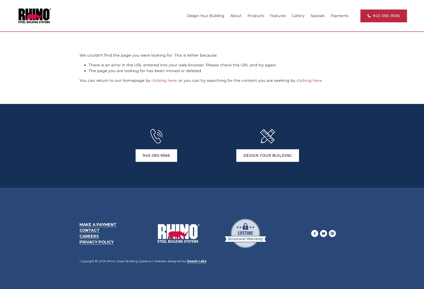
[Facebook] (314, 233)
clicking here (164, 80)
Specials (317, 16)
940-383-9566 (386, 16)
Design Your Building (205, 16)
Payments (339, 16)
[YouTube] (323, 233)
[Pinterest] (332, 233)
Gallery (298, 16)
